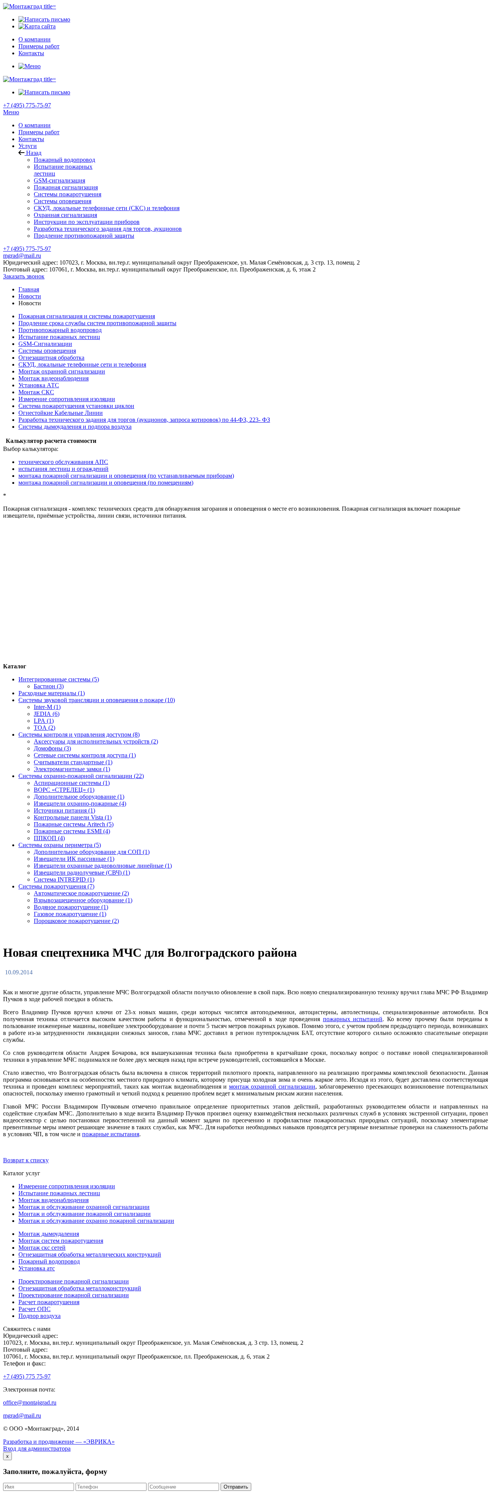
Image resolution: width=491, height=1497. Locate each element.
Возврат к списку (26, 1160)
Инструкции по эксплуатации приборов (87, 222)
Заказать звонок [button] (23, 276)
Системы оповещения (62, 201)
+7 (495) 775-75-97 (27, 105)
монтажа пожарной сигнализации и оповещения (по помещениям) (105, 482)
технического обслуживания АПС (63, 462)
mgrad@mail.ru (22, 255)
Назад (33, 153)
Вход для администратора (37, 1448)
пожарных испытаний (352, 1019)
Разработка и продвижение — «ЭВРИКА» (59, 1441)
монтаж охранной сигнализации (272, 1086)
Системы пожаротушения (67, 194)
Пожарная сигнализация (66, 187)
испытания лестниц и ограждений (63, 469)
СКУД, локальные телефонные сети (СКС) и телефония (107, 208)
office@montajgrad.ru (29, 1402)
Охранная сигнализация (65, 215)
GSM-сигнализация (59, 180)
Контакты (31, 139)
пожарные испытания (110, 1134)
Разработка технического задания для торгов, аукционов (108, 228)
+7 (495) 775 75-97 (27, 1376)
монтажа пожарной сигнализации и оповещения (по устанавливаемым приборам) (126, 475)
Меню (11, 112)
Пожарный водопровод (64, 159)
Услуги (27, 146)
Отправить (236, 1487)
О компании (34, 125)
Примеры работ (38, 132)
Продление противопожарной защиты (84, 235)
